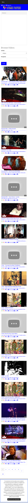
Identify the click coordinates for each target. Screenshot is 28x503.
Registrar (9, 5)
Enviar (3, 63)
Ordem (2, 50)
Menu (3, 2)
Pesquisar (3, 56)
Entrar (3, 5)
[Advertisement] (14, 30)
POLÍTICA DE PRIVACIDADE (14, 499)
